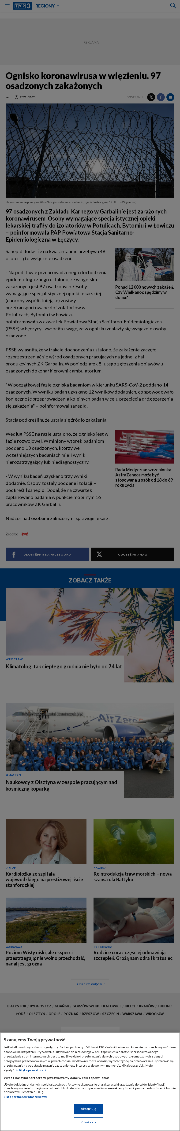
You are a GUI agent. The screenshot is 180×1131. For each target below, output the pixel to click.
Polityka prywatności (30, 1070)
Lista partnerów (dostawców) (25, 1097)
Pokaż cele (88, 1122)
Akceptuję (88, 1109)
